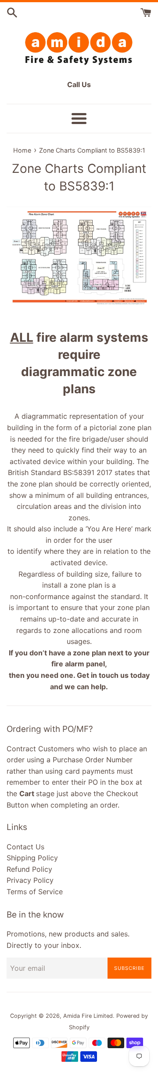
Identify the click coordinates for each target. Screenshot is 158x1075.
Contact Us (25, 846)
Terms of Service (35, 891)
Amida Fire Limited (88, 1016)
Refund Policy (29, 869)
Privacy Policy (30, 880)
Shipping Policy (32, 857)
